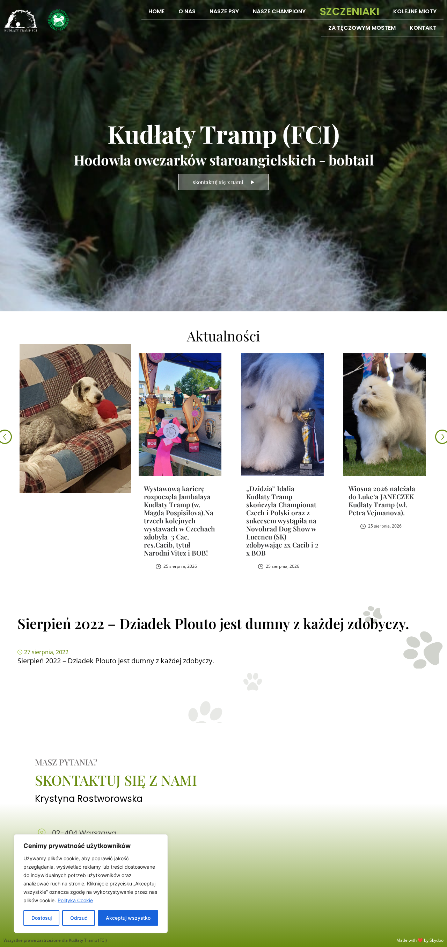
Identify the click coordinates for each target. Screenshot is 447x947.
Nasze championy (279, 11)
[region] (91, 883)
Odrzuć (78, 918)
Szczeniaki (349, 11)
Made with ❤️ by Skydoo (420, 940)
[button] (442, 437)
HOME (156, 11)
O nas (187, 11)
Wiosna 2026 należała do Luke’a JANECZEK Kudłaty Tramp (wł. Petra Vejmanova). (279, 500)
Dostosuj (41, 918)
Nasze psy (224, 11)
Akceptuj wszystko (128, 918)
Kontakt (423, 28)
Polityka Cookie (75, 900)
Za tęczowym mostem (362, 28)
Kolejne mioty (415, 11)
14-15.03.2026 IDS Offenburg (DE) (375, 492)
